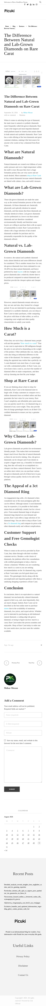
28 (28, 843)
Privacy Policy (23, 956)
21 (28, 839)
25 (12, 843)
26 (17, 843)
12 (17, 835)
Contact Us (23, 975)
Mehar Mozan (28, 113)
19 (17, 839)
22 (34, 839)
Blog (14, 26)
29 (34, 843)
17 (7, 839)
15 (34, 835)
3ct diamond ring (14, 523)
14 (28, 835)
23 (39, 839)
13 (23, 835)
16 (39, 835)
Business (21, 26)
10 (7, 835)
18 (12, 839)
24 (7, 843)
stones (6, 608)
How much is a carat (28, 343)
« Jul (5, 850)
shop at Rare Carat (34, 176)
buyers (20, 272)
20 (23, 839)
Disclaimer (23, 966)
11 (12, 835)
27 (23, 843)
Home (7, 26)
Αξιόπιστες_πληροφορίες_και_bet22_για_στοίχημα (22, 903)
